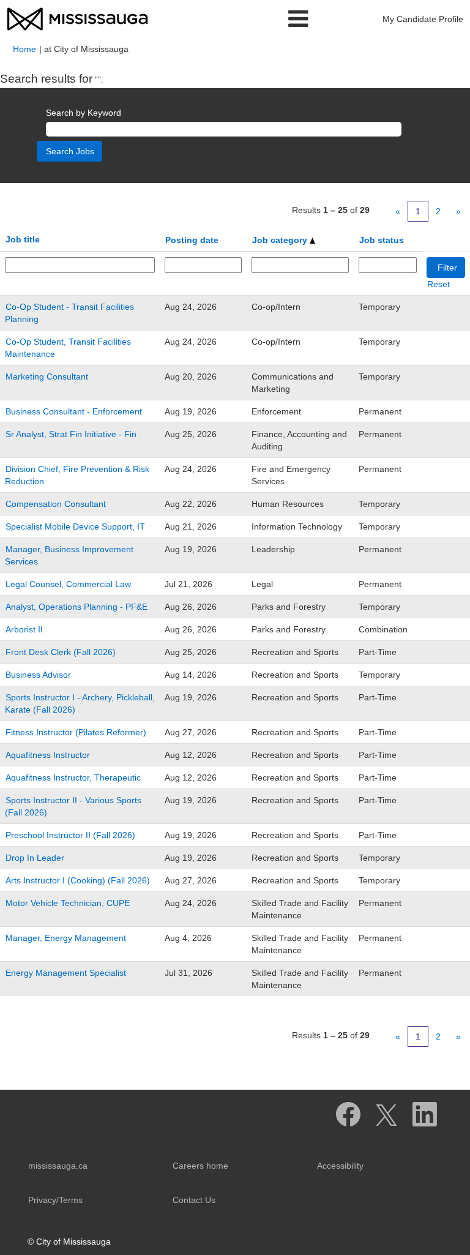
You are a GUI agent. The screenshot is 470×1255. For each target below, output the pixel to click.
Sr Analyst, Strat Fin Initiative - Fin (71, 434)
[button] (235, 18)
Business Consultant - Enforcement (74, 411)
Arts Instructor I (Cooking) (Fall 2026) (78, 880)
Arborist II (24, 629)
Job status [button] (381, 240)
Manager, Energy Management (66, 938)
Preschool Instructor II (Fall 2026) (70, 835)
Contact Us (194, 1200)
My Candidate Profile (422, 19)
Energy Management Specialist (66, 973)
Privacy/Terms (55, 1200)
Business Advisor (38, 675)
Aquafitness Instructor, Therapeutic (73, 777)
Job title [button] (23, 239)
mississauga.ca (58, 1166)
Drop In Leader (35, 858)
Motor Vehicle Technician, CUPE (68, 903)
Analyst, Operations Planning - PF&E (76, 607)
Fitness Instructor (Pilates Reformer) (76, 732)
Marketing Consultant (47, 376)
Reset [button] (438, 284)
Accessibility (340, 1166)
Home (24, 49)
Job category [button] (281, 240)
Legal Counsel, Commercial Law (68, 584)
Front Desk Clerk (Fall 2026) (61, 652)
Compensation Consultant (56, 504)
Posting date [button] (191, 240)
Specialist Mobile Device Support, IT (75, 526)
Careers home (200, 1166)
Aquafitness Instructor (48, 755)
